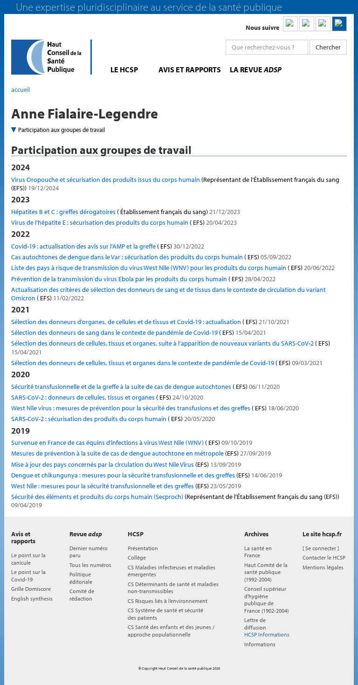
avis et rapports (189, 69)
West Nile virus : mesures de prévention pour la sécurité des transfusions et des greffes (155, 408)
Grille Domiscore (31, 588)
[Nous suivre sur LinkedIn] (290, 23)
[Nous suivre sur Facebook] (323, 23)
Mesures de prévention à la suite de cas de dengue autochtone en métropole (141, 453)
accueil (20, 89)
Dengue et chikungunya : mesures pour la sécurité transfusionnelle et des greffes (146, 475)
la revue (256, 69)
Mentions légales (323, 567)
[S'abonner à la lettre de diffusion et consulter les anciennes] (339, 23)
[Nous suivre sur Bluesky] (306, 23)
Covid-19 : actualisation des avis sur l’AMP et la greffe (107, 246)
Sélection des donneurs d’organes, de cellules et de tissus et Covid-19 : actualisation (150, 322)
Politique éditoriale (80, 578)
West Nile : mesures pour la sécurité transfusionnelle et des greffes (126, 486)
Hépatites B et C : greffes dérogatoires (125, 212)
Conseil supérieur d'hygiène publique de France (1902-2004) (266, 599)
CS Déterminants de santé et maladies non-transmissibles (173, 588)
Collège (137, 557)
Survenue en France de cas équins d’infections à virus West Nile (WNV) (131, 442)
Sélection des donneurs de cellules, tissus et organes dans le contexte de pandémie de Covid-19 (167, 363)
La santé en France (258, 552)
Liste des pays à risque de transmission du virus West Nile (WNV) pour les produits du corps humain (173, 267)
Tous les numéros (90, 564)
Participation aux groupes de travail (61, 129)
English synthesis (32, 598)
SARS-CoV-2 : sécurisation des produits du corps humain (113, 419)
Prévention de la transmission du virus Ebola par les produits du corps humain (143, 279)
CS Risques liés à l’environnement (167, 600)
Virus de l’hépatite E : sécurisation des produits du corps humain (124, 222)
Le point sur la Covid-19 (28, 575)
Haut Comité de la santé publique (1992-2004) (266, 572)
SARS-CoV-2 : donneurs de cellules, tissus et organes (107, 397)
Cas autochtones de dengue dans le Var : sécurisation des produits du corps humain (151, 257)
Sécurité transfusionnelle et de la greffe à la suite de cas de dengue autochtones (145, 386)
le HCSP (124, 69)
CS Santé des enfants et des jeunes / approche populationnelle (171, 630)
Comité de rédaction (81, 595)
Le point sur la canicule (28, 559)
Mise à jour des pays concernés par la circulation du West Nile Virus (126, 464)
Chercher (328, 47)
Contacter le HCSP (324, 557)
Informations (259, 644)
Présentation (143, 548)
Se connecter (320, 548)
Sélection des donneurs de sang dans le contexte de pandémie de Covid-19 (138, 332)
